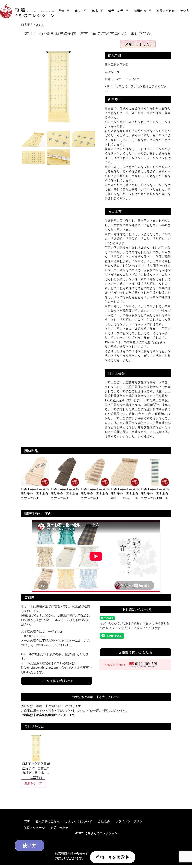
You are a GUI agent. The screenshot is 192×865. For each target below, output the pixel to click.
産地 (95, 11)
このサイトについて (78, 821)
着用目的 (140, 11)
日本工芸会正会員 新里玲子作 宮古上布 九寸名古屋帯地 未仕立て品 (155, 495)
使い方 (184, 11)
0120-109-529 (34, 636)
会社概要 (104, 821)
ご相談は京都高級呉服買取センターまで (48, 715)
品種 (61, 11)
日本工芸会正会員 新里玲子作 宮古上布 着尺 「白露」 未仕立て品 (125, 495)
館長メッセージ (34, 828)
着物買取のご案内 (47, 821)
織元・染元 (115, 11)
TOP (27, 821)
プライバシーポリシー (130, 821)
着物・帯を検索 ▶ (113, 857)
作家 (78, 11)
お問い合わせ (166, 11)
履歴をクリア (33, 783)
